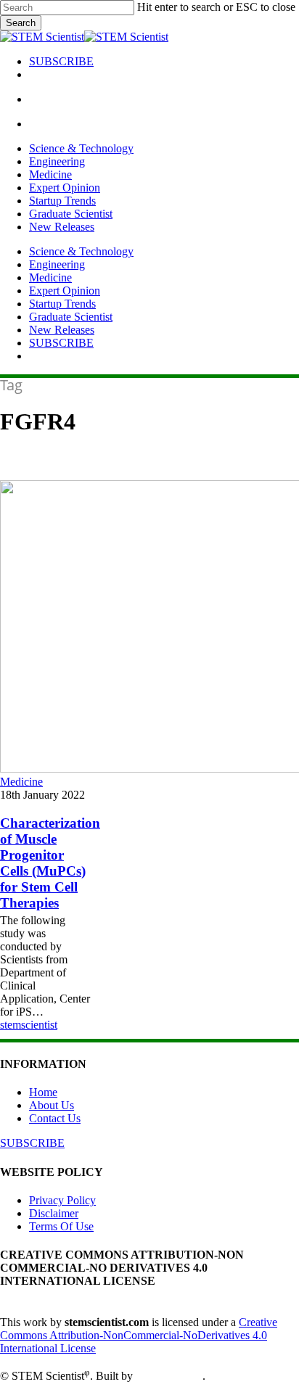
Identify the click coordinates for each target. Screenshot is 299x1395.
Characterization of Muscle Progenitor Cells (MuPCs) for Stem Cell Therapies (50, 862)
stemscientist (28, 1025)
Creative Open (169, 1376)
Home (43, 1092)
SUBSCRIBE (61, 343)
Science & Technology (81, 251)
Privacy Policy (62, 1200)
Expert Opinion (64, 290)
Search (21, 22)
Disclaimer (53, 1213)
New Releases (61, 330)
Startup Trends (62, 303)
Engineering (57, 264)
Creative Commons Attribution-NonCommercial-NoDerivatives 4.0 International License (138, 1335)
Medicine (50, 277)
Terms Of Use (61, 1226)
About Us (51, 1105)
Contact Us (55, 1118)
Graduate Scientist (70, 316)
